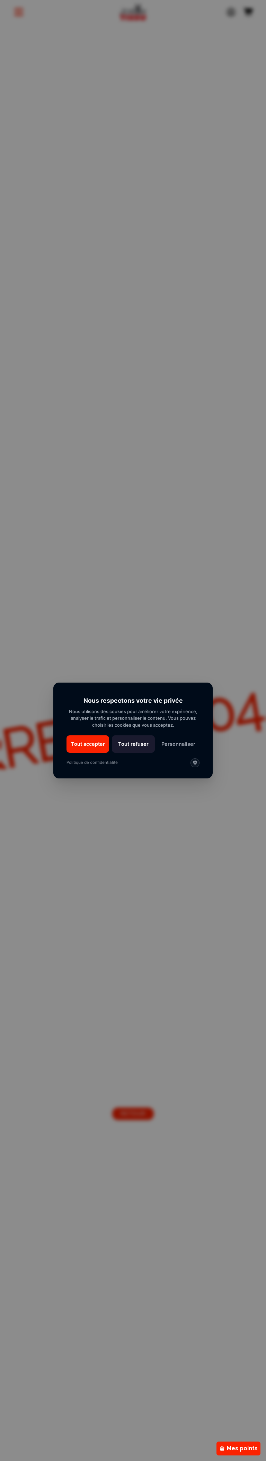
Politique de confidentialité (92, 762)
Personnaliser (178, 744)
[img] (195, 762)
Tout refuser (133, 744)
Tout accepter (88, 744)
